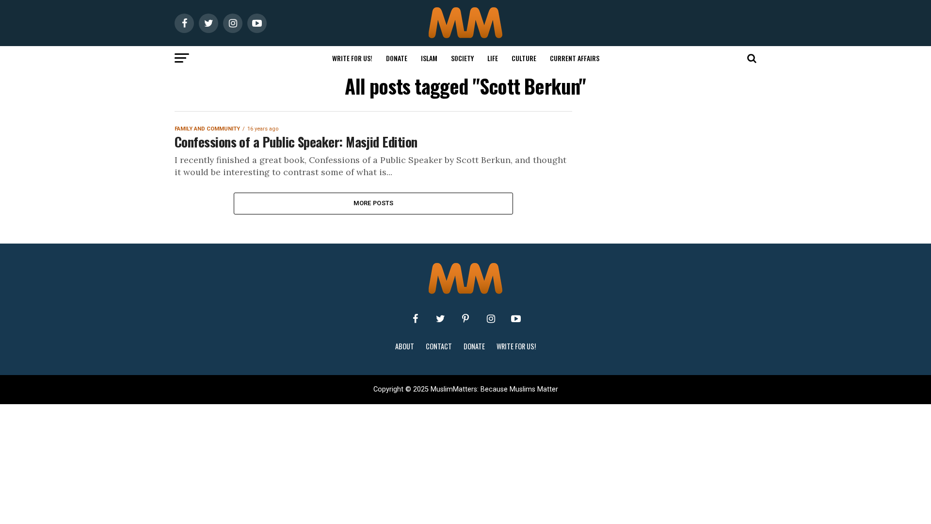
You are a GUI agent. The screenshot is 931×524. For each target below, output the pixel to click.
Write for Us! (352, 58)
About (404, 346)
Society (462, 58)
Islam (429, 58)
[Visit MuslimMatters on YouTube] (516, 318)
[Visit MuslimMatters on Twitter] (440, 318)
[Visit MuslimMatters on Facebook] (415, 318)
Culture (524, 58)
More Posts (373, 203)
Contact (439, 346)
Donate (396, 58)
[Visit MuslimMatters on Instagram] (490, 318)
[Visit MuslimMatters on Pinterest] (465, 318)
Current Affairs (574, 58)
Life (492, 58)
